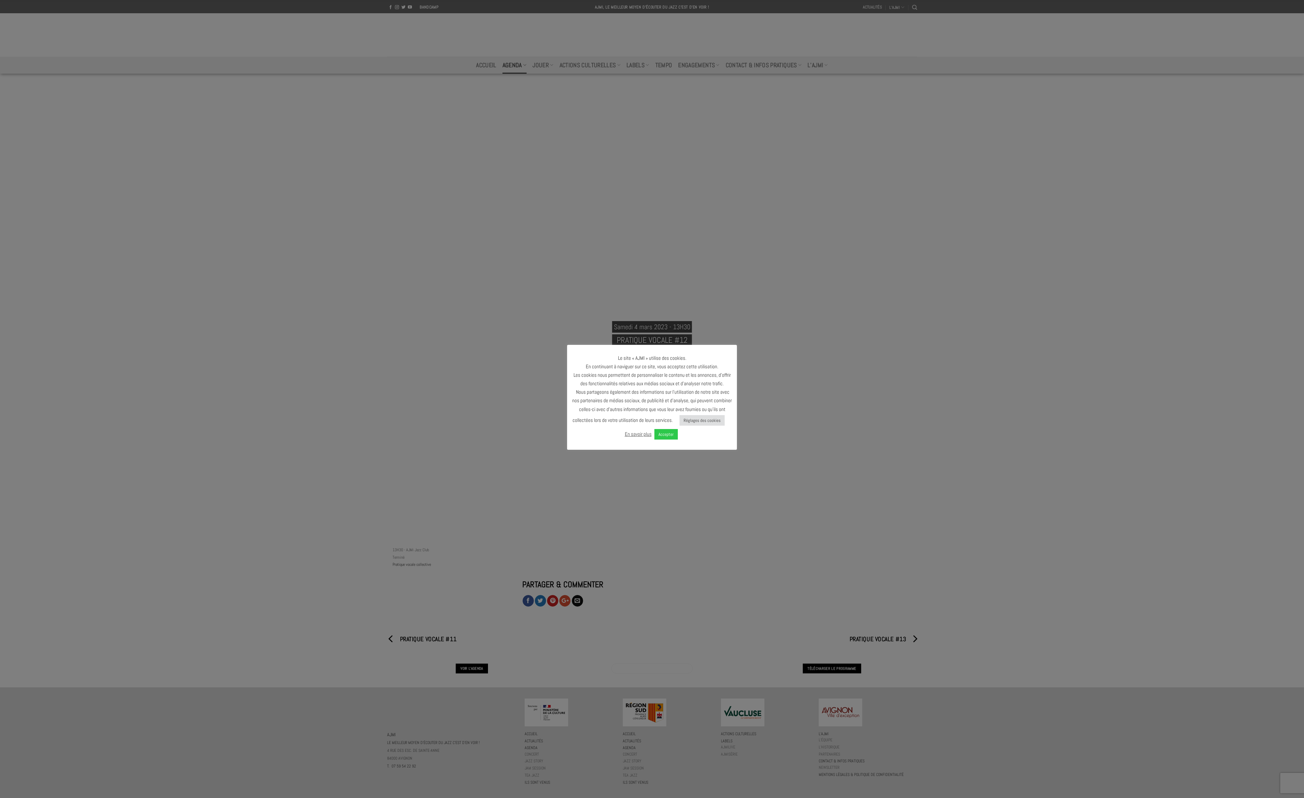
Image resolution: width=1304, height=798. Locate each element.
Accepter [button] (666, 434)
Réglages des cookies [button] (702, 420)
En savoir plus (638, 434)
